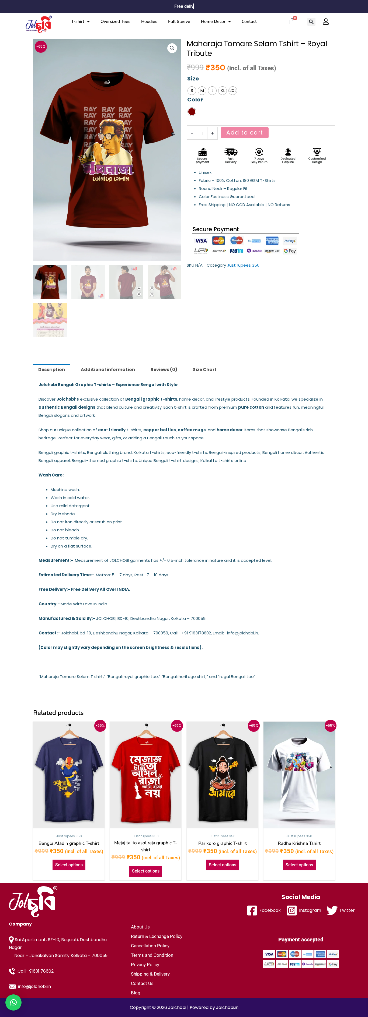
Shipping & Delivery (150, 974)
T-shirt (77, 21)
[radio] (192, 91)
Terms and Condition (152, 955)
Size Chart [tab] (205, 369)
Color (195, 99)
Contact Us (142, 983)
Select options (69, 864)
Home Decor (213, 21)
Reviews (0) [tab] (164, 369)
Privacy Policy (145, 964)
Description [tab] (51, 369)
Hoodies (149, 21)
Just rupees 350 (243, 265)
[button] (311, 22)
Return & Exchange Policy (156, 936)
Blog (135, 992)
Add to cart (244, 132)
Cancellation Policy (150, 945)
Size (193, 78)
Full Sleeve (179, 21)
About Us (140, 927)
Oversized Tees (115, 21)
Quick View (68, 825)
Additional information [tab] (108, 369)
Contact (249, 21)
